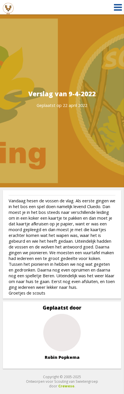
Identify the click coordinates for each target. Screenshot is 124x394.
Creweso (66, 386)
